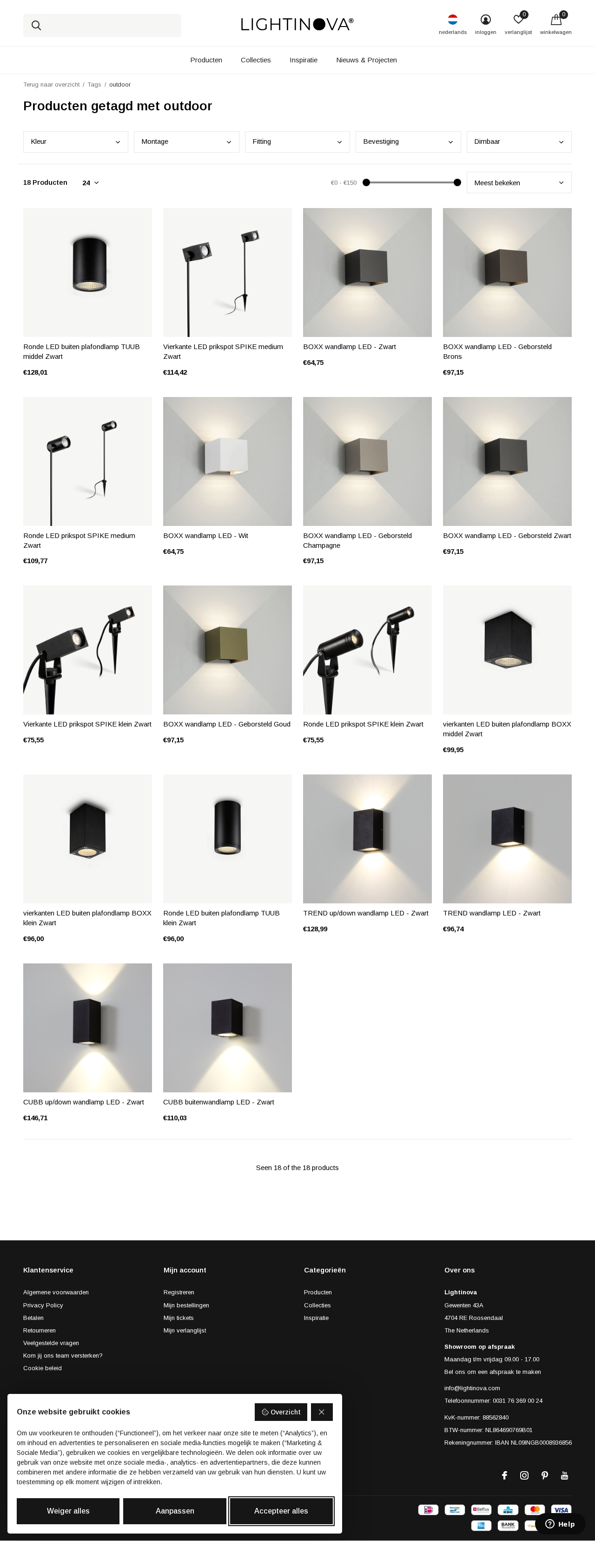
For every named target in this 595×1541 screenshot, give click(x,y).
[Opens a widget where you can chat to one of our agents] (560, 1524)
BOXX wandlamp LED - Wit (205, 535)
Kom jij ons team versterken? (63, 1355)
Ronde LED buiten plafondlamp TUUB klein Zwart (221, 918)
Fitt (261, 141)
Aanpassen (175, 1511)
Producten (206, 60)
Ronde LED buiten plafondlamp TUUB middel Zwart (81, 351)
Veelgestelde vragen (51, 1342)
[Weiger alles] (322, 1412)
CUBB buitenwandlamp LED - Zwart (218, 1102)
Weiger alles (68, 1511)
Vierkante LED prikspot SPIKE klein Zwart (87, 724)
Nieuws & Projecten (366, 60)
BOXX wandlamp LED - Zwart (349, 346)
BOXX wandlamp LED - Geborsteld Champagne (357, 540)
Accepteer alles (281, 1511)
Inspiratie (303, 60)
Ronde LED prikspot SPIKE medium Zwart (79, 540)
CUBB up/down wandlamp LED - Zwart (83, 1102)
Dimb (487, 141)
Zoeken (36, 25)
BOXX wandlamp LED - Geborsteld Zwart (507, 535)
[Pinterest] (545, 1475)
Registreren (179, 1292)
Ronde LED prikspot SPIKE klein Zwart (363, 724)
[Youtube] (564, 1475)
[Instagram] (524, 1475)
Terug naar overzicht (51, 84)
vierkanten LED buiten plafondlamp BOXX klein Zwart (87, 918)
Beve (381, 141)
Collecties (256, 60)
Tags (94, 84)
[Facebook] (504, 1475)
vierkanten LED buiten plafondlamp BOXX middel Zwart (507, 729)
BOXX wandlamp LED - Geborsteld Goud (227, 724)
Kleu (38, 141)
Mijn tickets (179, 1317)
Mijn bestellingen (186, 1305)
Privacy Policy (43, 1305)
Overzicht (286, 1412)
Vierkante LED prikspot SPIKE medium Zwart (223, 351)
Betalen (33, 1317)
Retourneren (39, 1330)
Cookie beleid (42, 1368)
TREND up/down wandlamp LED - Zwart (366, 913)
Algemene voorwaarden (56, 1292)
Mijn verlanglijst (185, 1330)
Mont (154, 141)
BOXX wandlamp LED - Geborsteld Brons (497, 351)
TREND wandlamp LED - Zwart (492, 913)
